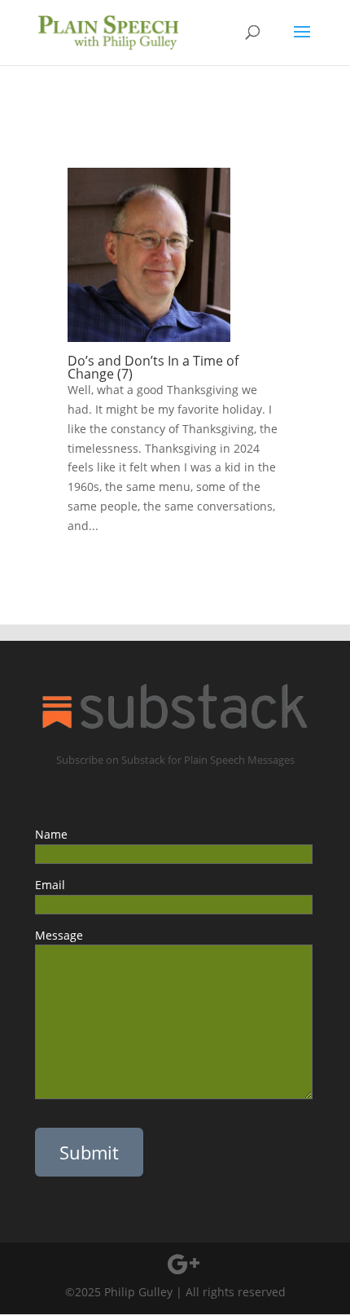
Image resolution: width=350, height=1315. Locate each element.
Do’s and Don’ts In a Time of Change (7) (153, 367)
